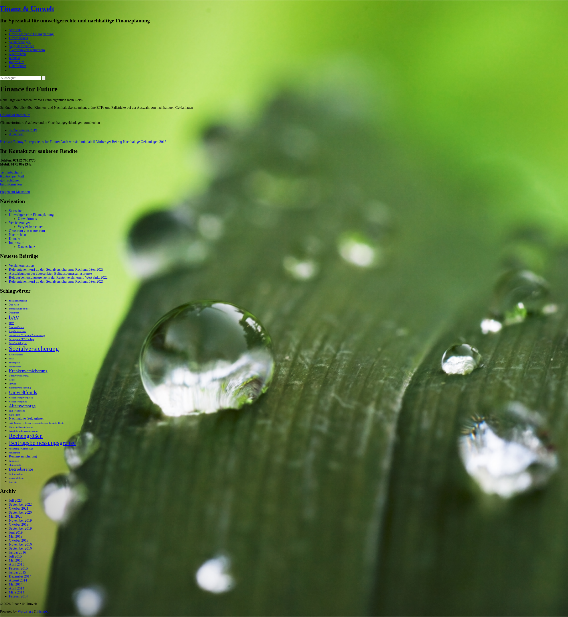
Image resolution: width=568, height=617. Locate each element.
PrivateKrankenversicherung (23, 431)
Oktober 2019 (18, 524)
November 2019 (20, 520)
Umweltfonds (18, 38)
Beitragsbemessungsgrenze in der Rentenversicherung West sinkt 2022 (58, 277)
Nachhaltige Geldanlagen (26, 418)
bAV (14, 317)
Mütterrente (15, 366)
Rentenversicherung (23, 456)
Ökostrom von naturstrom (27, 50)
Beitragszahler (16, 474)
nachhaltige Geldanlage (21, 448)
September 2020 (20, 512)
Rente (12, 379)
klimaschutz (15, 465)
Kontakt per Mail (12, 176)
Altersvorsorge (22, 405)
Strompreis (14, 362)
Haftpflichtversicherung (21, 427)
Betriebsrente (21, 469)
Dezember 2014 (20, 576)
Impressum (16, 62)
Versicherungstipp (21, 265)
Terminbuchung (11, 172)
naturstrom (14, 452)
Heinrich (43, 611)
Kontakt (14, 58)
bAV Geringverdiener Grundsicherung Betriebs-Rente (36, 423)
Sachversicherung (18, 301)
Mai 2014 (15, 584)
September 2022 (20, 504)
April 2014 (16, 588)
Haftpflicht (14, 415)
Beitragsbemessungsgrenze (42, 442)
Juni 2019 (16, 532)
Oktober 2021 (18, 508)
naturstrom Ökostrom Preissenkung (27, 335)
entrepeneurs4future (19, 309)
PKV (11, 323)
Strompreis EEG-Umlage (21, 339)
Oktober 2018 (18, 540)
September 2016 (20, 548)
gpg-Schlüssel (10, 180)
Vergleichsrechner (21, 46)
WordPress (25, 611)
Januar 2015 (17, 572)
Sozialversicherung (34, 348)
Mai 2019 (15, 536)
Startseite (15, 30)
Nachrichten (17, 54)
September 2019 (20, 528)
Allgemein (16, 134)
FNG (11, 358)
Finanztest (14, 461)
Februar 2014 (18, 596)
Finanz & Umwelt (27, 9)
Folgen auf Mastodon (15, 192)
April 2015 (16, 564)
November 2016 (20, 544)
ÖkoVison (14, 305)
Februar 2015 (18, 568)
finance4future (16, 327)
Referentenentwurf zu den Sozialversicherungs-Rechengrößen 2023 (56, 269)
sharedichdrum (16, 478)
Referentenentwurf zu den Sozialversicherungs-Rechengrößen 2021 (56, 281)
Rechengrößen (26, 436)
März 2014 (16, 592)
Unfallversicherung (19, 376)
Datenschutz (17, 66)
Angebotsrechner (17, 331)
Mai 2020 (15, 516)
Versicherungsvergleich (21, 397)
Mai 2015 (15, 560)
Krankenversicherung (28, 370)
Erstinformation (11, 184)
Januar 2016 (17, 552)
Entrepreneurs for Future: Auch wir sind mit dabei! (47, 142)
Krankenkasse (16, 354)
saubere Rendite (17, 411)
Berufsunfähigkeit (18, 343)
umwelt (12, 383)
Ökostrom (14, 312)
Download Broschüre (15, 115)
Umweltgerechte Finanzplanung (31, 34)
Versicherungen (20, 42)
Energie (13, 482)
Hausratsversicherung (20, 387)
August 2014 (18, 580)
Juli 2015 (15, 556)
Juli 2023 (15, 500)
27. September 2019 (23, 130)
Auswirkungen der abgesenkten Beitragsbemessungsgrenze (50, 273)
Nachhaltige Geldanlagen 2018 (131, 142)
